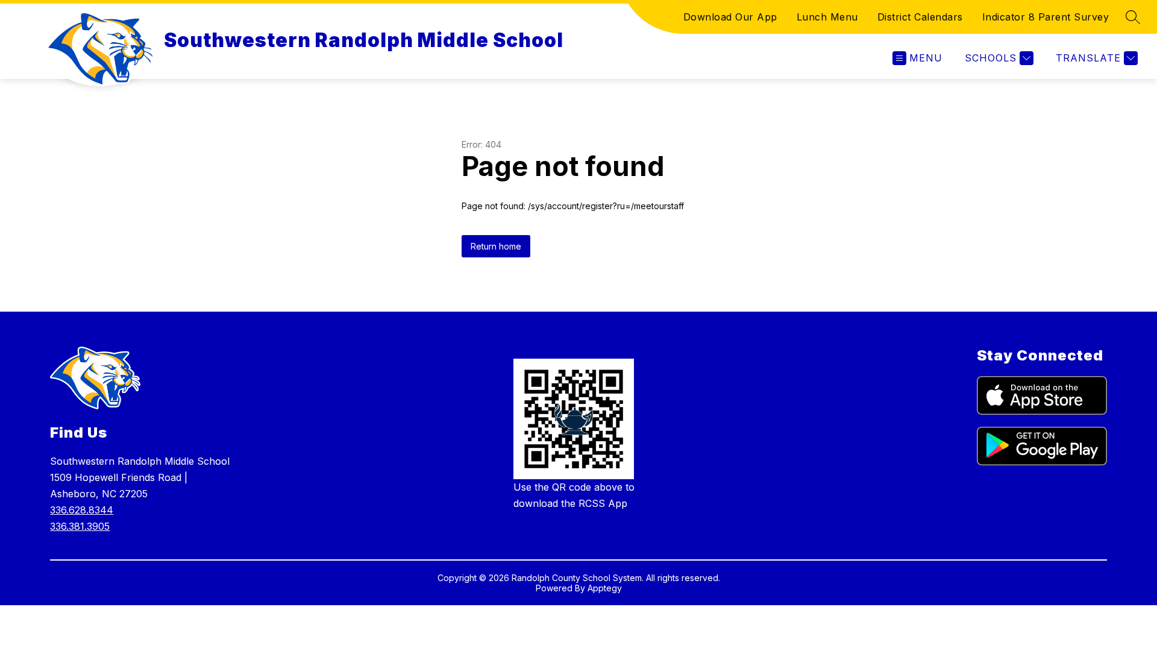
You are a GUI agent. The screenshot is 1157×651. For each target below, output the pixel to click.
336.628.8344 (81, 510)
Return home (496, 246)
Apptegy (605, 588)
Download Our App (730, 17)
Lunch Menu (827, 17)
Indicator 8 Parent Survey (1045, 17)
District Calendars (920, 17)
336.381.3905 (80, 526)
